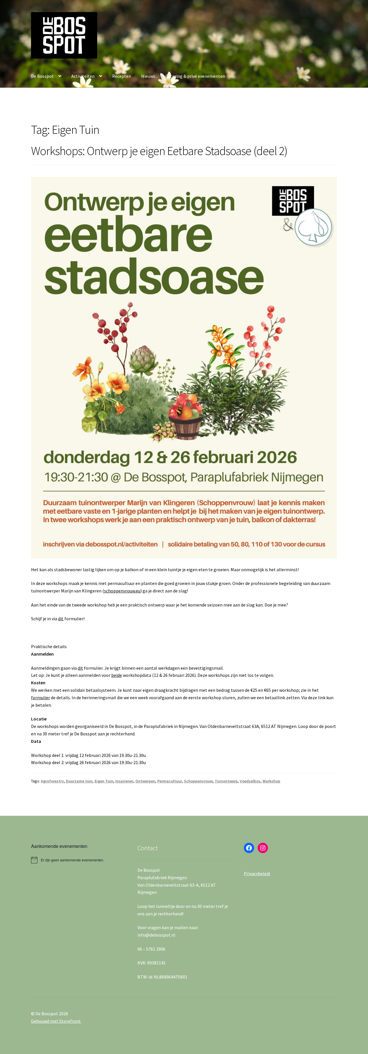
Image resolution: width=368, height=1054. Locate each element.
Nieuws (148, 76)
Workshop (271, 781)
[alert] (77, 860)
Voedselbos (250, 781)
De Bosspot (42, 76)
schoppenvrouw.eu (122, 591)
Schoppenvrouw (198, 781)
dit (61, 618)
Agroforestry (52, 781)
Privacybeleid (257, 873)
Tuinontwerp (226, 781)
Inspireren (124, 781)
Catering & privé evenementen (195, 76)
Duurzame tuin (79, 781)
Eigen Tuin (104, 781)
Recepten (121, 76)
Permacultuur (169, 781)
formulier (40, 697)
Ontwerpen (145, 781)
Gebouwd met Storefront (56, 1021)
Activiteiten (83, 76)
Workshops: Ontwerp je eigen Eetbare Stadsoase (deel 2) (159, 150)
